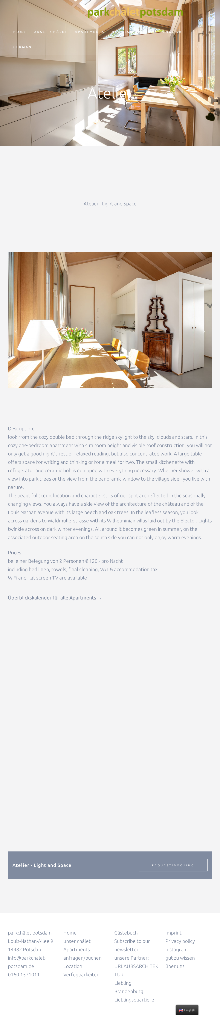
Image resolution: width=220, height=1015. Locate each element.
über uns (175, 966)
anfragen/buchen (82, 957)
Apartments (76, 949)
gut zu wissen (180, 957)
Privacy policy (180, 941)
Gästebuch (126, 932)
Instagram (176, 949)
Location (72, 966)
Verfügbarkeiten (81, 974)
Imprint (173, 932)
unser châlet (77, 941)
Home (70, 932)
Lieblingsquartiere (134, 999)
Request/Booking (173, 865)
